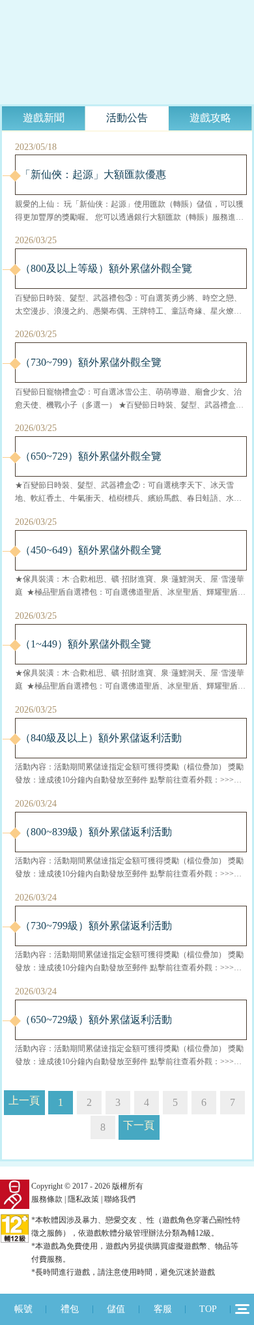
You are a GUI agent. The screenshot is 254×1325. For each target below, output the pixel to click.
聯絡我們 (119, 1199)
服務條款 (47, 1199)
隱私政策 (83, 1199)
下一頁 (138, 1125)
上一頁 (24, 1100)
